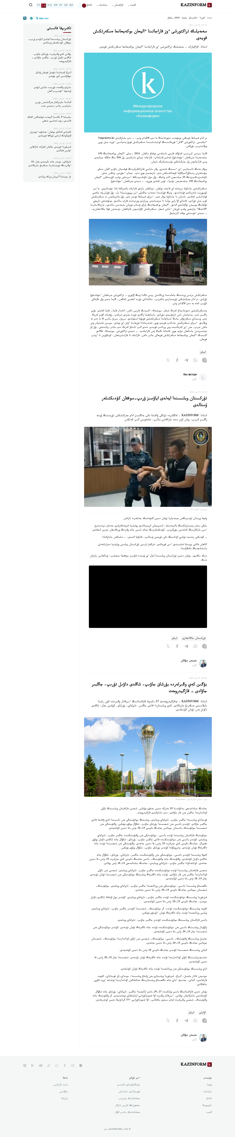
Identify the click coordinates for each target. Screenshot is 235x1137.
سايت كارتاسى (61, 1085)
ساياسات (208, 1092)
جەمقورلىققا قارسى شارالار (127, 1106)
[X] (168, 360)
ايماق (203, 352)
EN (56, 5)
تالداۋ (89, 5)
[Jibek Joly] (42, 18)
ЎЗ (38, 5)
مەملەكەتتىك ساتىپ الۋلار (127, 1112)
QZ (66, 5)
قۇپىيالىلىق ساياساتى (129, 1092)
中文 (49, 5)
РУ (60, 5)
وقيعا (184, 18)
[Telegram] (186, 360)
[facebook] (64, 1065)
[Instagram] (204, 360)
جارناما (64, 1099)
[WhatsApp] (195, 360)
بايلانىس (63, 1092)
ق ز (43, 5)
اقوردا (202, 18)
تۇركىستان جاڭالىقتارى (194, 638)
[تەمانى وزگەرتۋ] (82, 5)
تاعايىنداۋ (193, 18)
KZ (71, 5)
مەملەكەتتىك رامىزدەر (129, 1099)
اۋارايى (202, 1013)
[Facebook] (177, 360)
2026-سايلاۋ (174, 18)
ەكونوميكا (207, 1106)
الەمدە (209, 1112)
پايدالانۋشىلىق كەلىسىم (128, 1085)
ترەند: (209, 18)
